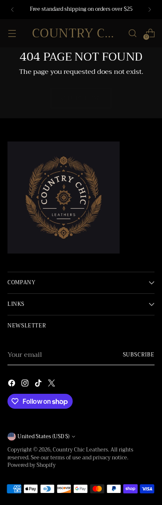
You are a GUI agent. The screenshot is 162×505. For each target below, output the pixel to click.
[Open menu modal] (11, 32)
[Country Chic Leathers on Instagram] (26, 384)
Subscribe (139, 354)
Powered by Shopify (31, 465)
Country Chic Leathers (80, 449)
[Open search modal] (132, 32)
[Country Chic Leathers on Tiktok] (39, 384)
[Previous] (12, 9)
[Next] (149, 9)
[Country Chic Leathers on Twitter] (52, 384)
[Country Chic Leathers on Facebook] (12, 384)
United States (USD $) (43, 436)
